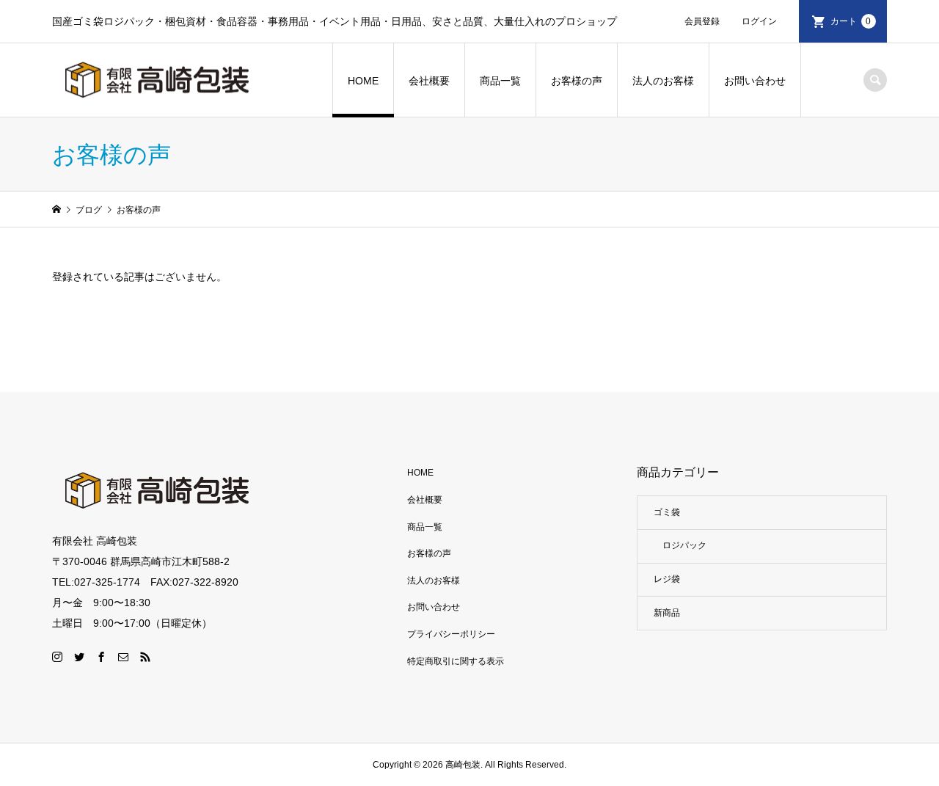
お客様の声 (576, 81)
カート (851, 21)
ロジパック (684, 545)
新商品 (667, 613)
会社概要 (429, 81)
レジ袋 (667, 579)
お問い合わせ (755, 81)
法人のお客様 (663, 81)
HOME (363, 81)
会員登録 (702, 21)
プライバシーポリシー (451, 634)
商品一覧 (500, 81)
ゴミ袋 (667, 512)
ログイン (759, 21)
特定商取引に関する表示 (455, 661)
